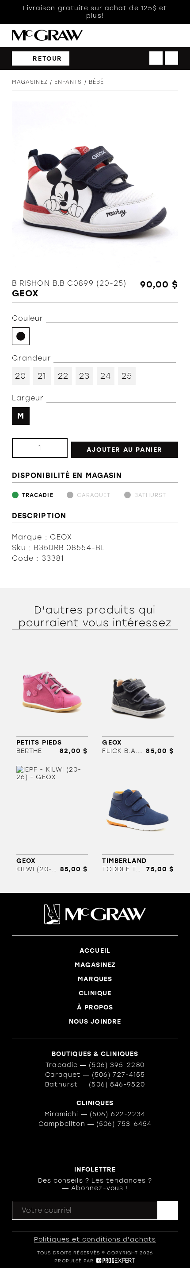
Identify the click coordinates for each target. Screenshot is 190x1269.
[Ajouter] (53, 448)
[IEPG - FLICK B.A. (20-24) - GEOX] (138, 701)
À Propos (95, 1007)
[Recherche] (137, 35)
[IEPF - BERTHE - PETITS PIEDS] (52, 701)
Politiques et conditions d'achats (95, 1239)
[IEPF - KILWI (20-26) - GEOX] (52, 819)
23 (84, 376)
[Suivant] (171, 58)
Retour (47, 58)
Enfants (68, 82)
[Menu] (174, 35)
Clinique (95, 993)
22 (63, 376)
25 (127, 376)
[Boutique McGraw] (47, 35)
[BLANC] (21, 336)
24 (105, 376)
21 (42, 376)
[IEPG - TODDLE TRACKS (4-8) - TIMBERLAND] (138, 819)
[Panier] (156, 35)
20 (20, 376)
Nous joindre (95, 1021)
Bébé (96, 82)
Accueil (95, 951)
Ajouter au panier (125, 450)
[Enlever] (26, 448)
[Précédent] (156, 58)
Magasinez (30, 82)
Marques (95, 979)
